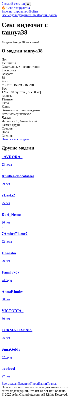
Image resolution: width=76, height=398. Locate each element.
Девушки (24, 15)
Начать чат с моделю (16, 139)
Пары (34, 15)
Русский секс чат (13, 3)
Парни (42, 15)
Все (10, 15)
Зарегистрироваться (15, 11)
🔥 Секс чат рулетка (16, 7)
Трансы (52, 15)
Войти (33, 11)
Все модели (10, 383)
